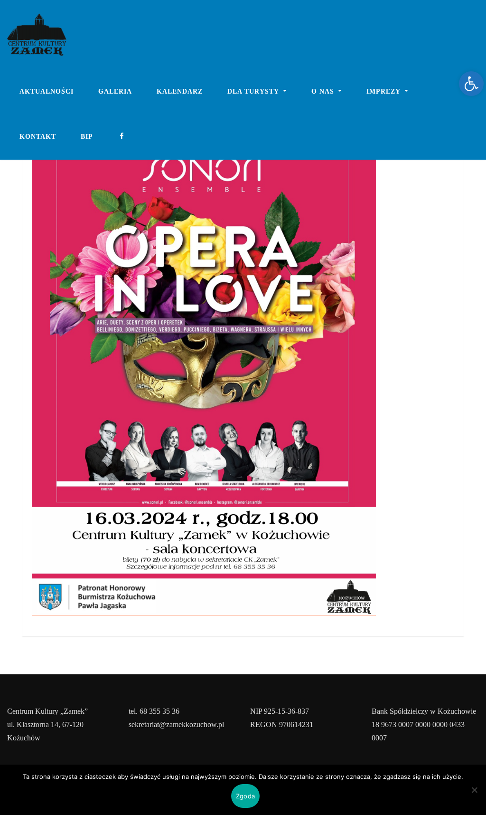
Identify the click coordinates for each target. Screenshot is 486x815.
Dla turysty (254, 91)
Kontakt (37, 136)
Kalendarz (180, 91)
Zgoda (245, 796)
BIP (87, 136)
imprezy (384, 91)
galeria (115, 91)
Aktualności (46, 91)
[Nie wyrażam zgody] (474, 790)
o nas (323, 91)
